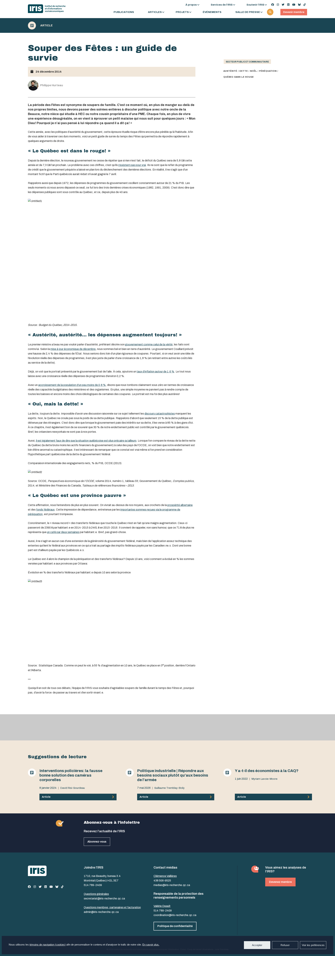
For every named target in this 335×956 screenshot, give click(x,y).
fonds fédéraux (45, 509)
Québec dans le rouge (238, 77)
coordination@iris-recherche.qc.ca (175, 915)
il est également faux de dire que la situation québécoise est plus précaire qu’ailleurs (86, 440)
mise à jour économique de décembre (73, 349)
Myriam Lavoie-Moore (264, 779)
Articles (155, 12)
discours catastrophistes (159, 413)
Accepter (257, 945)
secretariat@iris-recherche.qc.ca (104, 898)
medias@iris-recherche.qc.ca (172, 885)
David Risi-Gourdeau (72, 788)
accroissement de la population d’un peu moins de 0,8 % (72, 384)
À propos (191, 4)
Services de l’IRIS (222, 4)
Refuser (285, 945)
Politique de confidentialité (175, 926)
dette (243, 71)
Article (46, 25)
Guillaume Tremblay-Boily (169, 788)
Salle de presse (247, 12)
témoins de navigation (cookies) (47, 944)
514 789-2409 (93, 885)
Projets (182, 12)
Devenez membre (280, 881)
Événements (212, 12)
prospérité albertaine (180, 505)
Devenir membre (293, 12)
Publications (124, 12)
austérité (230, 71)
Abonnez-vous (96, 841)
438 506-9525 (162, 880)
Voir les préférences (313, 945)
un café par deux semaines (63, 532)
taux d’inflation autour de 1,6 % (155, 371)
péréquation (268, 71)
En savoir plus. (150, 944)
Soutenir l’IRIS (255, 4)
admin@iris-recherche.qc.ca (101, 911)
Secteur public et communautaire (247, 62)
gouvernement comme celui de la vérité (149, 344)
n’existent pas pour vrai (132, 165)
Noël (253, 71)
